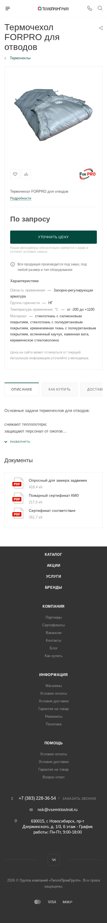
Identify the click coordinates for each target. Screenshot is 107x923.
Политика (53, 724)
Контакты (53, 640)
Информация (53, 675)
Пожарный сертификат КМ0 (54, 495)
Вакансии (53, 633)
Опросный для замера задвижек (58, 480)
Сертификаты (53, 625)
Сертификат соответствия (52, 510)
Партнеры (54, 617)
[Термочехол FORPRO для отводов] (53, 115)
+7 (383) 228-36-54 (37, 798)
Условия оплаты (53, 693)
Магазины (54, 686)
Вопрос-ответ (54, 777)
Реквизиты (53, 716)
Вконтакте (54, 860)
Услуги (53, 576)
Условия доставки (54, 701)
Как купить (60, 389)
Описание (21, 389)
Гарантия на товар (53, 709)
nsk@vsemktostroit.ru (57, 809)
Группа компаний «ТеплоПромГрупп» (50, 880)
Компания (53, 606)
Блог (54, 648)
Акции (53, 565)
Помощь (53, 743)
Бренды (53, 587)
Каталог (53, 554)
